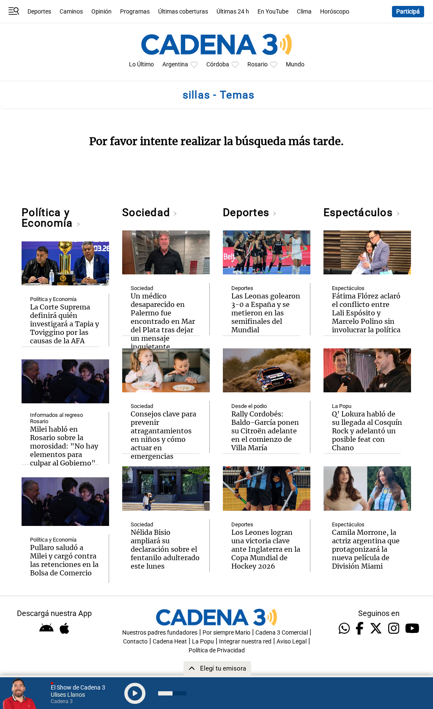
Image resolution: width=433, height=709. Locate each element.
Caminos (71, 11)
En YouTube (273, 11)
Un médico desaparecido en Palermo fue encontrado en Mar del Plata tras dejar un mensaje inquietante (163, 321)
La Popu (341, 406)
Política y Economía (49, 217)
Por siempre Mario (226, 632)
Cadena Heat (170, 641)
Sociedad (147, 212)
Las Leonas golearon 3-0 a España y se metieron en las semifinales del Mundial (265, 313)
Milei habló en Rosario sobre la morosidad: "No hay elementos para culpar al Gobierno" (64, 446)
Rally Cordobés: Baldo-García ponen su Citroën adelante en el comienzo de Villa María (265, 431)
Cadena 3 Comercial (281, 632)
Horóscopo (334, 11)
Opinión (101, 11)
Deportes (39, 11)
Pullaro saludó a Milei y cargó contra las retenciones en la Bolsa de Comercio (64, 560)
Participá (408, 11)
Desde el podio (249, 406)
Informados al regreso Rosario (56, 418)
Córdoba (217, 64)
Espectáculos (359, 212)
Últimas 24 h (232, 11)
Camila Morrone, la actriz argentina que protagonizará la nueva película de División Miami (366, 549)
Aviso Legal (292, 641)
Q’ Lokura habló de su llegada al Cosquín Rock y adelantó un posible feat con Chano (367, 431)
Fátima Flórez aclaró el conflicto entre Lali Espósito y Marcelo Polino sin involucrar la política (366, 313)
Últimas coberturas (183, 11)
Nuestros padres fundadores (159, 632)
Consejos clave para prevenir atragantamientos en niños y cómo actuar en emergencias (163, 435)
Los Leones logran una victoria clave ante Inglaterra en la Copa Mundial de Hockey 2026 (265, 549)
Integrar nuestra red (245, 641)
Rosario (257, 64)
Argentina (175, 64)
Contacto (135, 641)
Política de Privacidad (217, 650)
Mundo (295, 64)
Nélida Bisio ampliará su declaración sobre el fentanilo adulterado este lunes (165, 549)
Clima (304, 11)
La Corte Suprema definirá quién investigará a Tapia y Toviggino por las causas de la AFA (64, 324)
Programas (135, 11)
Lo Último (141, 64)
